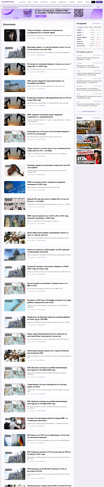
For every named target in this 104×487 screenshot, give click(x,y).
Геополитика (9, 48)
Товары (8, 31)
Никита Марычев (41, 38)
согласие (40, 6)
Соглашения (76, 6)
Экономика (8, 115)
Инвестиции (9, 301)
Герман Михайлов (41, 55)
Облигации (8, 419)
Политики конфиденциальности (10, 7)
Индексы (8, 436)
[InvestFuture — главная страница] (7, 2)
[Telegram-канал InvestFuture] (52, 12)
